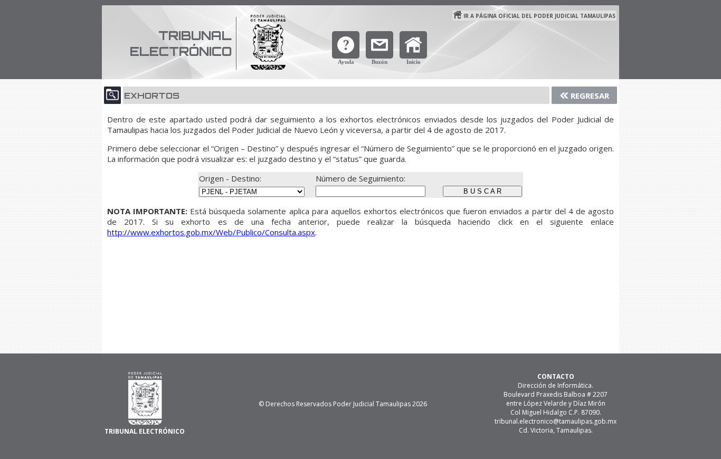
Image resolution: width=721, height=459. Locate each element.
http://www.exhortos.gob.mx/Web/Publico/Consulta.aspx (211, 232)
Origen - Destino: (231, 178)
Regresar (590, 95)
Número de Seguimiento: (360, 178)
